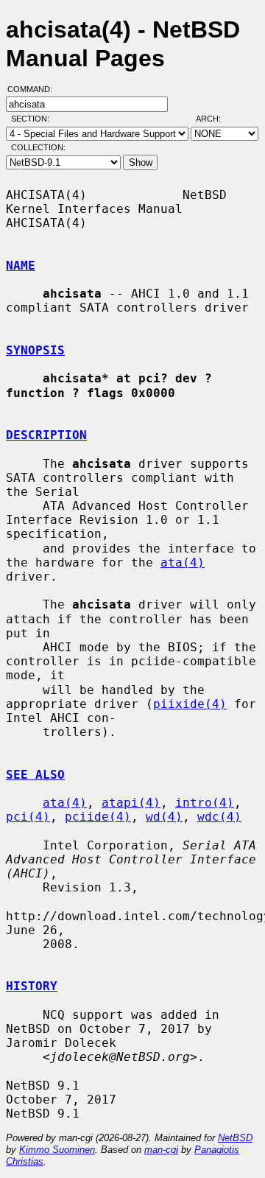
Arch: (215, 118)
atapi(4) (131, 803)
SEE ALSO (35, 775)
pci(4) (28, 817)
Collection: (38, 147)
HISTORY (31, 986)
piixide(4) (190, 704)
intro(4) (204, 803)
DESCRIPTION (46, 435)
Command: (34, 89)
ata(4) (182, 562)
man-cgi (161, 1149)
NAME (20, 266)
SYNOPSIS (35, 350)
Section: (33, 118)
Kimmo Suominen (57, 1149)
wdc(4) (219, 817)
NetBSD (235, 1137)
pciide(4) (98, 817)
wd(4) (164, 817)
